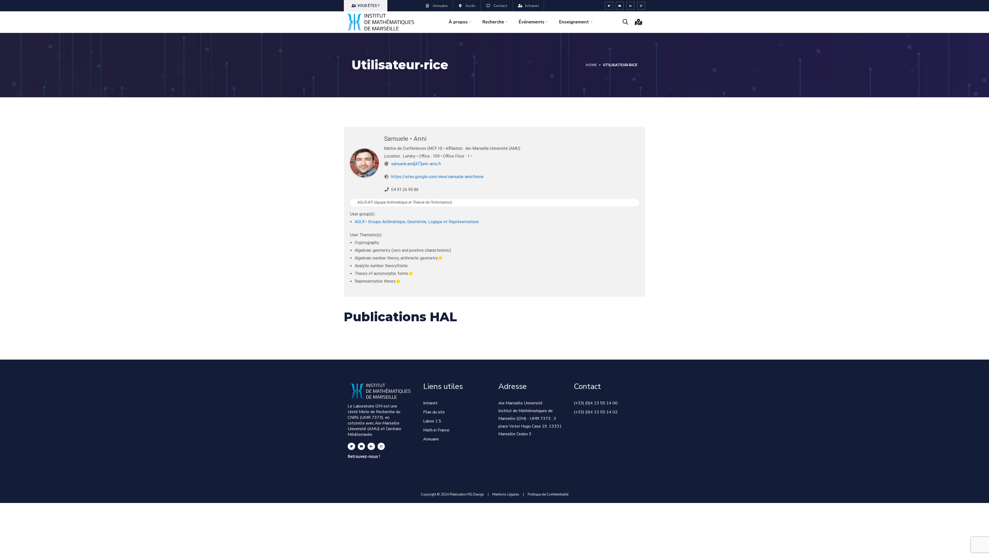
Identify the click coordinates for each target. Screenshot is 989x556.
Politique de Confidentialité (548, 494)
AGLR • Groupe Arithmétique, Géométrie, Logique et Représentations (417, 221)
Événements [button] (531, 22)
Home (591, 65)
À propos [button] (458, 22)
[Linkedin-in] (630, 6)
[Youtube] (620, 6)
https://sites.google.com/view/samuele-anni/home (437, 176)
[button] (365, 5)
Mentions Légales (505, 494)
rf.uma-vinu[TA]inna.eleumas (416, 163)
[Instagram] (641, 6)
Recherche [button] (493, 22)
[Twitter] (609, 6)
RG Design (477, 494)
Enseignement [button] (574, 22)
